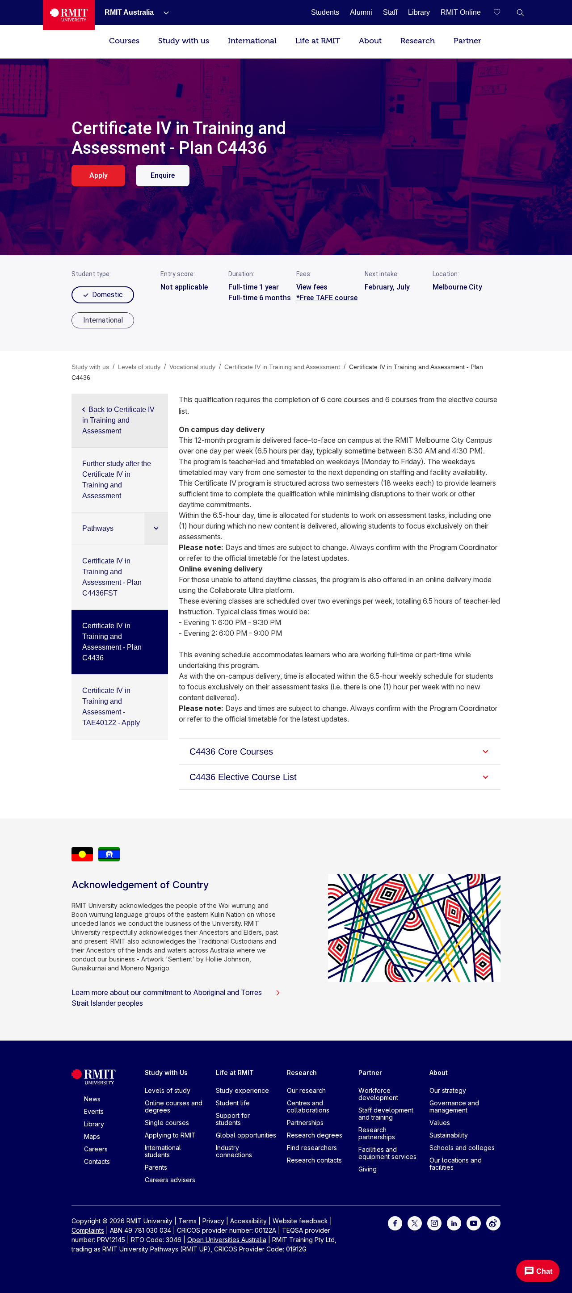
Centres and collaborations (308, 1106)
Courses (124, 41)
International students (163, 1151)
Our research (306, 1090)
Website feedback (300, 1221)
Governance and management (454, 1106)
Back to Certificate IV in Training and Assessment (118, 420)
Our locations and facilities (455, 1163)
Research (417, 41)
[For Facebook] (395, 1222)
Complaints (88, 1230)
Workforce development (378, 1094)
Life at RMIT (317, 41)
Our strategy (447, 1090)
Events (94, 1111)
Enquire (163, 175)
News (92, 1099)
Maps (92, 1136)
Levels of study (167, 1090)
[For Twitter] (415, 1222)
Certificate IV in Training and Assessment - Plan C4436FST (112, 577)
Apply (98, 175)
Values (439, 1122)
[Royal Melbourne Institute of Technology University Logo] (69, 15)
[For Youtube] (474, 1222)
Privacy (213, 1221)
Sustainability (448, 1135)
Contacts (97, 1161)
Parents (156, 1167)
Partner (467, 41)
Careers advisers (170, 1180)
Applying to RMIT (170, 1135)
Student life (233, 1103)
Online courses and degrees (173, 1106)
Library (94, 1124)
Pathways (98, 528)
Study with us (183, 41)
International (252, 41)
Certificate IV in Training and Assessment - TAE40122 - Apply (111, 706)
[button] (520, 12)
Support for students (233, 1119)
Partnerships (305, 1122)
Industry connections (234, 1151)
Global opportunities (246, 1135)
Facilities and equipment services (387, 1153)
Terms (187, 1221)
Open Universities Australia (226, 1239)
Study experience (242, 1090)
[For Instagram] (434, 1222)
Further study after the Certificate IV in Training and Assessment (116, 480)
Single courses (167, 1122)
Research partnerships (376, 1133)
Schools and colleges (462, 1147)
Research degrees (314, 1135)
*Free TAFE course (327, 298)
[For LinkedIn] (454, 1222)
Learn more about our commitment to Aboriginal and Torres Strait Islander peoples (167, 998)
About (370, 41)
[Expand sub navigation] (156, 528)
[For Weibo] (493, 1222)
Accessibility (248, 1221)
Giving (367, 1169)
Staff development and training (385, 1113)
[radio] (103, 320)
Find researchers (312, 1147)
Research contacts (314, 1160)
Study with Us (166, 1072)
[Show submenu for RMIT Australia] (162, 12)
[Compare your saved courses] (502, 12)
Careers (96, 1149)
